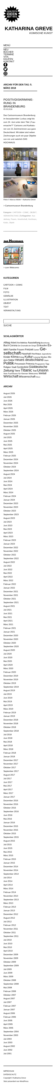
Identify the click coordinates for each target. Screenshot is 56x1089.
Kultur (5, 223)
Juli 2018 (7, 734)
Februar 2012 (9, 925)
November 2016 (10, 804)
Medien (44, 357)
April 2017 (8, 789)
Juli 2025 (7, 437)
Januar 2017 (9, 797)
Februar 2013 (9, 907)
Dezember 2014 (10, 866)
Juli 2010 (7, 940)
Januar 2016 (9, 822)
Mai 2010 (7, 947)
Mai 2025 (7, 445)
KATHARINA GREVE (29, 28)
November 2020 (10, 639)
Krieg (21, 357)
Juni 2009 (7, 973)
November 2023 (10, 507)
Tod (34, 370)
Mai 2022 (7, 573)
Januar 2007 (9, 1009)
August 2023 (9, 518)
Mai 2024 (7, 485)
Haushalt (26, 353)
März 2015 (8, 855)
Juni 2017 (7, 782)
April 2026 (8, 408)
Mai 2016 (7, 819)
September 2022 (11, 558)
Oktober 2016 (9, 808)
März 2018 (8, 749)
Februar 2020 (9, 672)
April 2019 (8, 705)
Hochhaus (32, 219)
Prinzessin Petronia (24, 363)
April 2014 (8, 885)
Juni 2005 (7, 1020)
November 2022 (10, 551)
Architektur (22, 342)
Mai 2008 (7, 987)
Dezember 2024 (10, 459)
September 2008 (11, 984)
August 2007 (9, 998)
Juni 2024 (7, 481)
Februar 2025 (9, 456)
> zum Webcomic (11, 267)
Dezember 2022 (10, 547)
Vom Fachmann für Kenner (15, 373)
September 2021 (11, 602)
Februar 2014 (9, 892)
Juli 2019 (7, 694)
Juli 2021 (7, 610)
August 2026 (9, 393)
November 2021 (10, 595)
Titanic (26, 370)
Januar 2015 (9, 863)
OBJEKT (33, 212)
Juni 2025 (7, 441)
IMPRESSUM (8, 1071)
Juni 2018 (7, 738)
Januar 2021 (9, 632)
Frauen (13, 219)
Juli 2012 (7, 921)
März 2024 (8, 492)
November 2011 (10, 929)
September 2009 (11, 965)
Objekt (11, 223)
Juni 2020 (7, 657)
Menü (6, 45)
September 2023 (11, 514)
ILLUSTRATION (10, 299)
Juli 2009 (7, 969)
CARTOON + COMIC (20, 212)
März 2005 (8, 1028)
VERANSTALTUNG (10, 216)
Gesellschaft (22, 219)
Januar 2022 (9, 588)
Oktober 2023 (9, 511)
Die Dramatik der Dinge (27, 346)
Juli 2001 (7, 1053)
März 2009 (8, 976)
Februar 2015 (9, 859)
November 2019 (10, 679)
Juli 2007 (7, 1002)
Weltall (42, 373)
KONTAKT (8, 61)
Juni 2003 (7, 1042)
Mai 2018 (7, 742)
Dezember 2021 (10, 591)
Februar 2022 (9, 584)
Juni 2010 (7, 943)
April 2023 (8, 533)
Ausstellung (34, 342)
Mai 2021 (7, 617)
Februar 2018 (9, 753)
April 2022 (8, 577)
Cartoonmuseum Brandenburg (19, 205)
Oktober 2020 (9, 643)
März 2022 (8, 580)
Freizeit (29, 349)
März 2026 (8, 412)
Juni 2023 (7, 525)
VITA (5, 56)
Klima (15, 356)
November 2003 (10, 1035)
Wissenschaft (27, 376)
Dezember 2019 (10, 676)
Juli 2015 (7, 844)
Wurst (38, 377)
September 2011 (11, 936)
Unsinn (42, 370)
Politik (8, 363)
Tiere (17, 370)
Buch (6, 345)
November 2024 (10, 463)
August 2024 (9, 474)
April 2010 (8, 951)
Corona (13, 345)
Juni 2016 (7, 815)
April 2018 (8, 745)
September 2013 (11, 899)
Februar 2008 (9, 991)
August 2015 (9, 841)
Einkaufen (42, 345)
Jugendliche (46, 354)
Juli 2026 (7, 397)
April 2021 (8, 621)
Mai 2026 (7, 404)
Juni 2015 (7, 848)
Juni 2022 (7, 569)
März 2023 (8, 536)
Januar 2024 (9, 500)
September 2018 (11, 731)
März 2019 (8, 709)
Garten (36, 350)
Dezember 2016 (10, 800)
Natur (11, 360)
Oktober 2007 (9, 995)
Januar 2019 (9, 716)
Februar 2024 (9, 496)
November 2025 (10, 426)
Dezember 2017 (10, 760)
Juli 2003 (7, 1039)
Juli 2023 (7, 522)
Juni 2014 (7, 881)
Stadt (13, 367)
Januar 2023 (9, 544)
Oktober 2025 (9, 430)
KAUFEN (8, 59)
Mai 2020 (7, 661)
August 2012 (9, 918)
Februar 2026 (9, 415)
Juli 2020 (7, 654)
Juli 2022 (7, 566)
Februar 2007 (9, 1006)
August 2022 (9, 562)
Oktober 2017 (9, 767)
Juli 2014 (7, 877)
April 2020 (8, 665)
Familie (12, 349)
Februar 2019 (9, 712)
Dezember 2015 (10, 826)
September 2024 (11, 470)
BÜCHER (8, 52)
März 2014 (8, 888)
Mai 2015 (7, 852)
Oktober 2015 (9, 833)
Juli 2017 (7, 778)
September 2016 (11, 811)
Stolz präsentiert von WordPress (15, 1081)
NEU (5, 49)
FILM (5, 288)
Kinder (6, 357)
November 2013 (10, 896)
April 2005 (8, 1024)
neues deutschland (29, 360)
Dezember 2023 (10, 503)
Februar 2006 (9, 1017)
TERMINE (8, 54)
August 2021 (9, 606)
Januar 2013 (9, 910)
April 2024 (8, 489)
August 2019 (9, 690)
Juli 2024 (7, 478)
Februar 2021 (9, 628)
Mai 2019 (7, 701)
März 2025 (8, 452)
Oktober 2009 (9, 962)
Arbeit (13, 342)
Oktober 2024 (9, 467)
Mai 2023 (7, 529)
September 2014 (11, 874)
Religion (7, 367)
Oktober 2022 (9, 555)
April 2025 (8, 448)
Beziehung (45, 343)
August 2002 (9, 1046)
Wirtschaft (10, 376)
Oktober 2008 (9, 980)
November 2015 (10, 830)
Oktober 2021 (9, 599)
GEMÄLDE (8, 296)
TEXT (6, 307)
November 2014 (10, 870)
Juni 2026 (7, 401)
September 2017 (11, 771)
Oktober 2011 (9, 932)
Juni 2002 (7, 1050)
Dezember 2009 (10, 954)
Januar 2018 (9, 756)
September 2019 (11, 687)
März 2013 (8, 903)
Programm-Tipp (42, 364)
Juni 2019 (7, 698)
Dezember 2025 (10, 423)
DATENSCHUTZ (9, 1075)
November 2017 (10, 764)
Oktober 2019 (9, 683)
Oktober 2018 (9, 727)
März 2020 (8, 668)
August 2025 (9, 434)
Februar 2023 (9, 540)
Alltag (6, 342)
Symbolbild (22, 367)
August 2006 (9, 1013)
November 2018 (10, 723)
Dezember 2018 (10, 720)
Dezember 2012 (10, 914)
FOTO (6, 292)
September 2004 (11, 1031)
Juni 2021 (7, 613)
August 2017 (9, 775)
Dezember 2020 (10, 635)
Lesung (36, 357)
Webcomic (33, 373)
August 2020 (9, 650)
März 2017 (8, 793)
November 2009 (10, 958)
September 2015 (11, 837)
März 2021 (8, 624)
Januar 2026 (9, 419)
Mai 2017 (7, 786)
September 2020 (11, 646)
